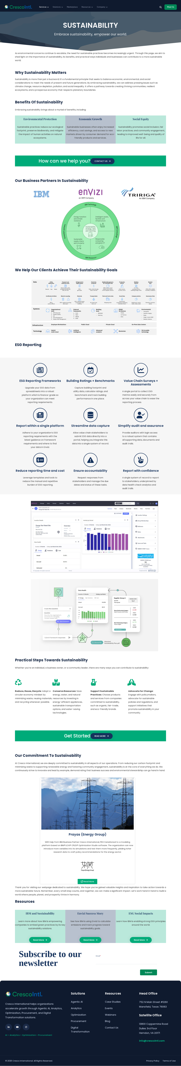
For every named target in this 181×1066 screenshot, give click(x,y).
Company (101, 7)
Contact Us (111, 1027)
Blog (107, 1021)
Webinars (110, 1014)
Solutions (57, 7)
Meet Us (170, 7)
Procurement (78, 1021)
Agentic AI (77, 1001)
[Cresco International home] (18, 7)
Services (43, 7)
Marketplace (72, 7)
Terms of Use (169, 1060)
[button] (101, 736)
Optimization (78, 1014)
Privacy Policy (152, 1060)
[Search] (160, 7)
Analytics (76, 1008)
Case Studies (113, 1001)
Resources (86, 7)
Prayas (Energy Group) (87, 834)
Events (109, 1008)
